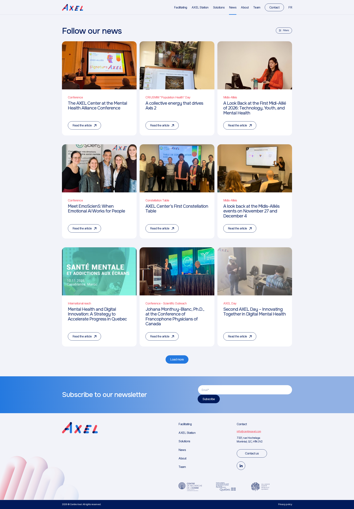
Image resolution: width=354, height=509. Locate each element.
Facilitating (180, 7)
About (245, 7)
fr (290, 7)
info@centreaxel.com (249, 431)
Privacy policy (285, 504)
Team (256, 7)
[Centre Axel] (72, 7)
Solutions (219, 7)
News (232, 7)
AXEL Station (200, 7)
